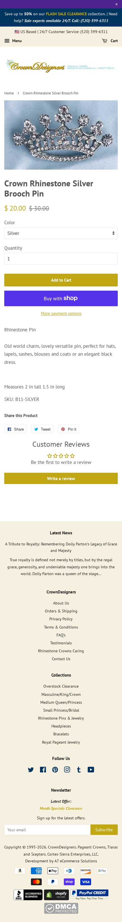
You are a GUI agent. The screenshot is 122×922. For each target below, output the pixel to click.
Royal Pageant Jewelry (61, 742)
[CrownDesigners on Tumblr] (79, 770)
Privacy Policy (61, 618)
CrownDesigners (62, 847)
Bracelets (61, 734)
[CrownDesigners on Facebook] (43, 770)
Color (9, 222)
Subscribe (104, 829)
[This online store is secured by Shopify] (56, 898)
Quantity (13, 248)
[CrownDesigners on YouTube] (91, 770)
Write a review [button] (61, 478)
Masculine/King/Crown (61, 694)
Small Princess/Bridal (61, 710)
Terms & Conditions (61, 627)
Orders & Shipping (61, 611)
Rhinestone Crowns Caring (61, 650)
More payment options (61, 313)
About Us (61, 603)
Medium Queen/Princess (61, 702)
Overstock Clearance (61, 686)
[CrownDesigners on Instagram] (67, 770)
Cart (114, 41)
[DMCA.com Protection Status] (61, 912)
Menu (16, 41)
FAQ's (61, 635)
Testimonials (61, 642)
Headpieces (61, 726)
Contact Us (61, 658)
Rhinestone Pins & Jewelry (61, 718)
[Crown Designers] (28, 898)
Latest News (61, 533)
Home (9, 93)
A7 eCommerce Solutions (75, 860)
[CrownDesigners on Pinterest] (55, 770)
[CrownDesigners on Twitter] (31, 770)
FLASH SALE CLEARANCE (66, 13)
